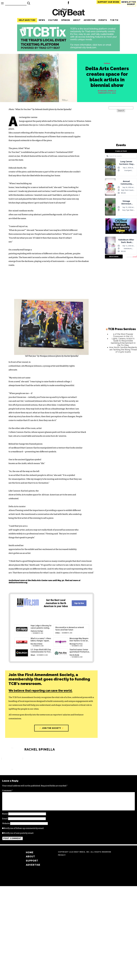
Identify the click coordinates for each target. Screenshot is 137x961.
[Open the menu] (2, 3)
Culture (53, 20)
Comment (7, 790)
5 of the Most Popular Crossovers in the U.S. (123, 335)
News (42, 20)
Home (30, 852)
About (76, 20)
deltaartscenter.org (18, 582)
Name (5, 814)
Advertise (89, 20)
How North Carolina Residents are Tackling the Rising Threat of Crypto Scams (123, 349)
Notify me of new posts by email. (19, 833)
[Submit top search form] (29, 3)
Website (6, 823)
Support (108, 2)
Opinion (65, 20)
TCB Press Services (122, 329)
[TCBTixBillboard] (68, 50)
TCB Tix (114, 20)
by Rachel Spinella (107, 91)
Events (103, 20)
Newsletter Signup (128, 3)
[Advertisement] (121, 387)
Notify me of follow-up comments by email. (24, 828)
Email (5, 818)
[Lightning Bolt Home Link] (68, 3)
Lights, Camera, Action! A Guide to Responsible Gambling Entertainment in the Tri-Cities (123, 341)
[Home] (68, 13)
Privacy (62, 855)
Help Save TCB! (27, 20)
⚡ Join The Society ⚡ (51, 728)
